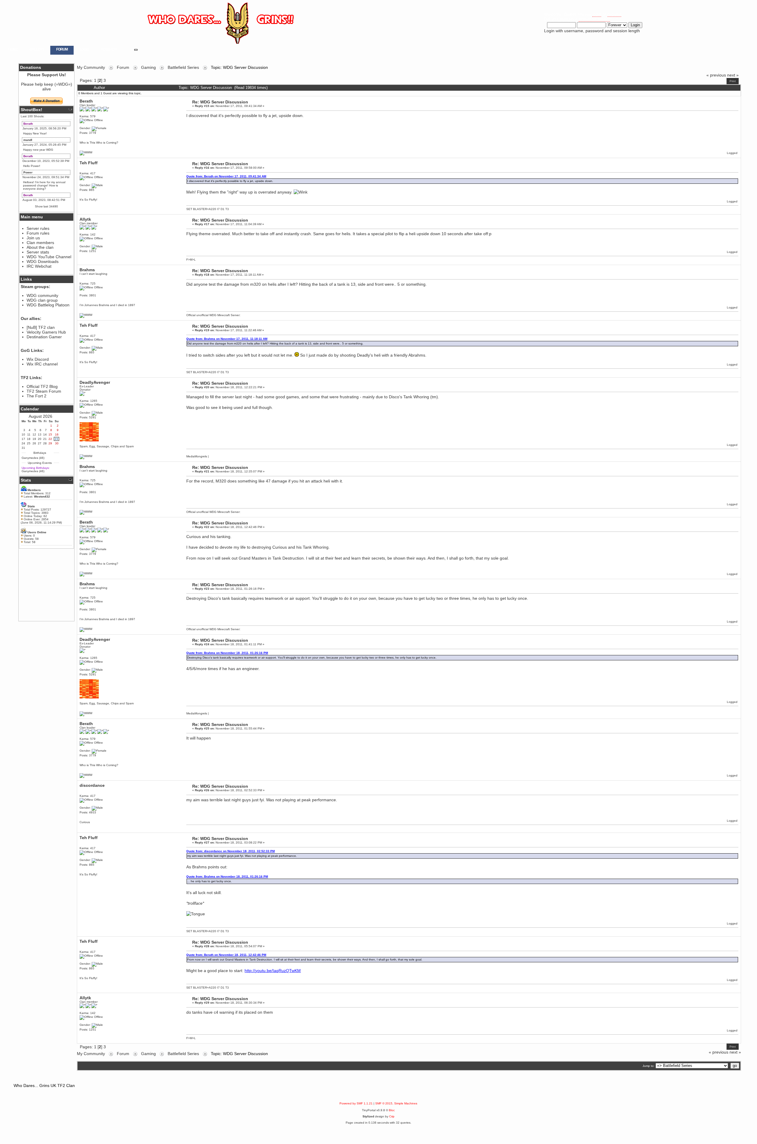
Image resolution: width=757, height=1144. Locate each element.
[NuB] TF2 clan (41, 327)
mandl (27, 140)
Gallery (37, 49)
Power (28, 172)
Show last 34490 (46, 206)
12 (34, 434)
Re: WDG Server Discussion (220, 102)
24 (23, 443)
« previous (716, 75)
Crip (391, 1116)
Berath (28, 123)
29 (50, 443)
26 (34, 443)
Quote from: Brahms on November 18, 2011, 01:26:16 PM (227, 652)
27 (39, 443)
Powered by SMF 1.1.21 (356, 1103)
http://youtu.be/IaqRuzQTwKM (273, 970)
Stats (26, 480)
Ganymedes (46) (33, 457)
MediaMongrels (196, 456)
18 (28, 439)
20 (39, 439)
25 (28, 443)
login (596, 14)
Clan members (40, 242)
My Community (91, 67)
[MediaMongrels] (86, 456)
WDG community (42, 295)
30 (57, 443)
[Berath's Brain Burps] (86, 152)
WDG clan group (42, 300)
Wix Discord (38, 359)
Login (84, 49)
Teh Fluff (89, 162)
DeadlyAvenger (95, 382)
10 (23, 434)
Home (13, 49)
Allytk (85, 219)
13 (39, 434)
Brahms (87, 269)
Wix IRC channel (42, 364)
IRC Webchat (39, 266)
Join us (33, 237)
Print (732, 81)
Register (109, 49)
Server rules (38, 228)
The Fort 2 (36, 396)
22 (50, 439)
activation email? (594, 19)
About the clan (40, 247)
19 (34, 439)
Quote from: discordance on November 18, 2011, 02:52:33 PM (230, 851)
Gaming (148, 67)
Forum (62, 49)
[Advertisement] (46, 584)
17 (23, 439)
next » (733, 75)
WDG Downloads (43, 261)
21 (45, 439)
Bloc (392, 1110)
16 (57, 434)
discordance (92, 785)
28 (45, 443)
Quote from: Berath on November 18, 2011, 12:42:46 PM (226, 954)
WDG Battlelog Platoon (48, 305)
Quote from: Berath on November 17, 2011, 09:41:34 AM (226, 176)
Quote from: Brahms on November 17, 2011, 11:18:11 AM (226, 338)
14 (45, 434)
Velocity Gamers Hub (46, 332)
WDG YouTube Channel (49, 256)
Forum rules (38, 233)
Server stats (38, 252)
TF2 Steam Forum (44, 391)
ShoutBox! (31, 109)
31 (23, 447)
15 (50, 434)
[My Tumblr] (86, 314)
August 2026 (40, 416)
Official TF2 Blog (42, 386)
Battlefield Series (183, 67)
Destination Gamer (44, 336)
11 (28, 434)
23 (56, 439)
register (614, 14)
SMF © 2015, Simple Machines (396, 1103)
